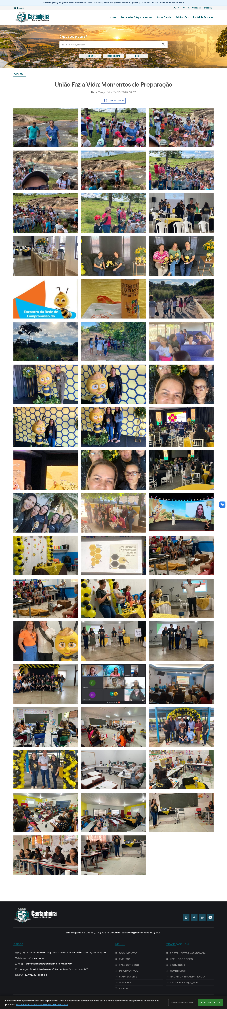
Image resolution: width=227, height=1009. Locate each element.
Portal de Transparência (188, 953)
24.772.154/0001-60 (31, 974)
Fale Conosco (129, 964)
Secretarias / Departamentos (136, 17)
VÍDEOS (123, 988)
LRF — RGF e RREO (181, 959)
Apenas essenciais (182, 1002)
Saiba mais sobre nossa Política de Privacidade (42, 1004)
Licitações (177, 964)
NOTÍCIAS (125, 982)
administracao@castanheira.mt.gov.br (43, 963)
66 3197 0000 (29, 958)
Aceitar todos (210, 1002)
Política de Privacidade (172, 2)
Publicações (182, 17)
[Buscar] (163, 44)
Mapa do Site (128, 976)
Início (20, 7)
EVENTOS (124, 959)
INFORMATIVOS (128, 970)
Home (113, 17)
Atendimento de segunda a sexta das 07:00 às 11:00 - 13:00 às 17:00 (60, 952)
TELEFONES (90, 56)
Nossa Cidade (163, 17)
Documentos (128, 953)
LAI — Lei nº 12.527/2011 (184, 982)
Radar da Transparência (187, 976)
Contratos (178, 970)
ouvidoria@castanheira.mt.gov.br (121, 2)
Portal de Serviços (203, 17)
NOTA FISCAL (113, 56)
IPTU (137, 56)
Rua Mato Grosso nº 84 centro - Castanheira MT (51, 969)
